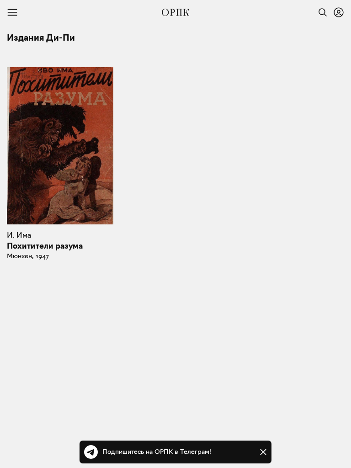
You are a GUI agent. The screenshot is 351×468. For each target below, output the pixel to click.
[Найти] (320, 12)
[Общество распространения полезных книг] (175, 12)
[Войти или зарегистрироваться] (338, 12)
